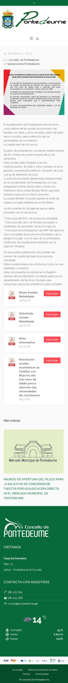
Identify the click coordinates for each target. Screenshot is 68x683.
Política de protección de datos (42, 651)
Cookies (26, 655)
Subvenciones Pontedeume (23, 63)
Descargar (52, 293)
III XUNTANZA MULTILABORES (27, 479)
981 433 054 (15, 573)
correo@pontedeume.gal (23, 584)
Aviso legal (17, 651)
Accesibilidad (42, 655)
